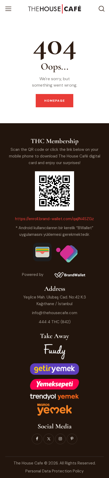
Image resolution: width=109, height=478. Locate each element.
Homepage (54, 101)
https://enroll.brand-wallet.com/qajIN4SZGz (54, 218)
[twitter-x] (48, 439)
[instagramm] (60, 439)
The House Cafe (28, 463)
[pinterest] (72, 439)
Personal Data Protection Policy (54, 471)
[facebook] (37, 439)
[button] (8, 9)
